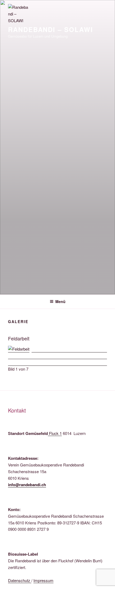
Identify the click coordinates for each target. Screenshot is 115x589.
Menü (60, 301)
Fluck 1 (55, 433)
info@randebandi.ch (27, 485)
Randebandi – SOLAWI (50, 29)
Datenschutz (19, 580)
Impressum (43, 580)
